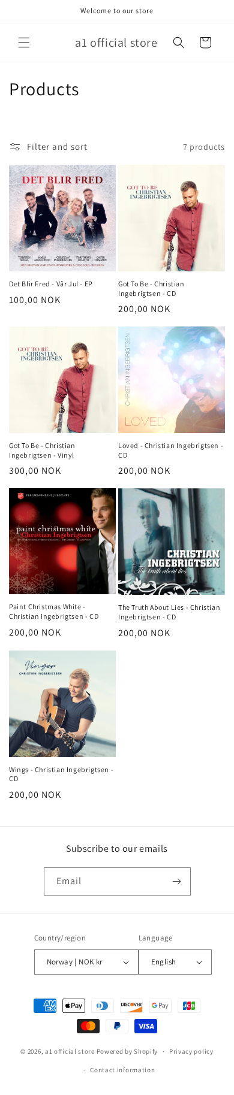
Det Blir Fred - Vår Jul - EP (51, 283)
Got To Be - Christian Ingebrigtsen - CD (151, 288)
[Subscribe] (177, 881)
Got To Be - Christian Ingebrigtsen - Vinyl (42, 450)
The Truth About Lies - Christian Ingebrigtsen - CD (169, 612)
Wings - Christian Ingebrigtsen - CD (61, 774)
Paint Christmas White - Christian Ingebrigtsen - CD (53, 611)
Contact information (122, 1070)
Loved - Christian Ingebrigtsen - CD (170, 450)
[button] (24, 42)
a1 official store (70, 1051)
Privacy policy (191, 1051)
